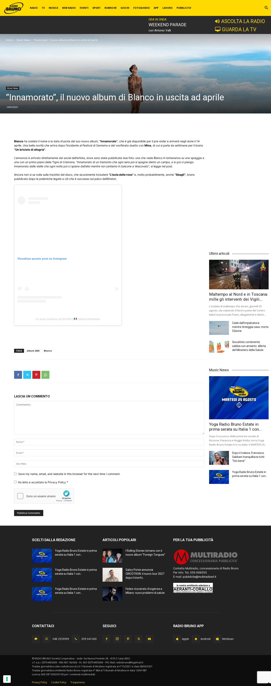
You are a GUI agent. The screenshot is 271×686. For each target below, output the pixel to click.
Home (9, 40)
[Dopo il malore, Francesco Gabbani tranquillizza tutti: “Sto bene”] (219, 458)
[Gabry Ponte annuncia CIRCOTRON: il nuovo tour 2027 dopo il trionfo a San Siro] (112, 575)
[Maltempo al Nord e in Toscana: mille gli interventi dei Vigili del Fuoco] (239, 274)
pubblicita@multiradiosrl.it (199, 576)
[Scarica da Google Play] (196, 639)
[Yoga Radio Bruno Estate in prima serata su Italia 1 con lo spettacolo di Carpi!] (239, 398)
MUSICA (53, 8)
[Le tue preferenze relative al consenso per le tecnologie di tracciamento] (7, 679)
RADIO (34, 8)
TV (43, 8)
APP (156, 8)
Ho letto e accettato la (43, 482)
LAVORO (167, 8)
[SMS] (36, 639)
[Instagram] (117, 639)
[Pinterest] (36, 375)
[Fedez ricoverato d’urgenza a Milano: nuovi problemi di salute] (112, 594)
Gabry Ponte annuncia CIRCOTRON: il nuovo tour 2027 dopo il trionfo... (145, 573)
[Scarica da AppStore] (177, 639)
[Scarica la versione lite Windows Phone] (217, 639)
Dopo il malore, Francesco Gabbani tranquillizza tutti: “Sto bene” (248, 456)
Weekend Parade (167, 24)
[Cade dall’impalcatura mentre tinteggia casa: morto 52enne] (219, 328)
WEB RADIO (69, 8)
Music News (23, 40)
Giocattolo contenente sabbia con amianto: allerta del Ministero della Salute (249, 346)
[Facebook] (18, 375)
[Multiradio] (206, 564)
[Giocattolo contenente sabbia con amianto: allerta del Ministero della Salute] (219, 347)
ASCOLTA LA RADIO (243, 21)
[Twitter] (27, 375)
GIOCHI (125, 8)
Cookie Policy (58, 682)
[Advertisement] (109, 129)
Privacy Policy (57, 482)
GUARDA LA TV (239, 29)
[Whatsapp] (47, 639)
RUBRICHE (111, 8)
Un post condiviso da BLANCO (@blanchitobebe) (68, 319)
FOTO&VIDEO (141, 8)
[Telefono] (76, 639)
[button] (266, 8)
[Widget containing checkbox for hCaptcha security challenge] (44, 496)
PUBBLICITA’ (184, 8)
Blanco (48, 350)
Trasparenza (77, 682)
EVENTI (84, 8)
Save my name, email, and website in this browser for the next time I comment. (69, 474)
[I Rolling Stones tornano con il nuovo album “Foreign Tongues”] (112, 556)
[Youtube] (149, 639)
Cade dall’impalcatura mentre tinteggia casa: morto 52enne (250, 326)
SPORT (96, 8)
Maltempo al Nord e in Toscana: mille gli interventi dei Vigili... (238, 297)
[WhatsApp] (45, 375)
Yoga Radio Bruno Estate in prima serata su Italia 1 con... (235, 427)
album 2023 (33, 350)
